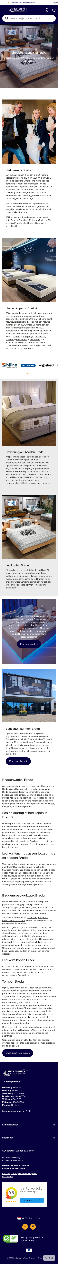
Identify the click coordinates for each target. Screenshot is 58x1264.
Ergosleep (23, 220)
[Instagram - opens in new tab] (33, 1227)
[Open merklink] (9, 365)
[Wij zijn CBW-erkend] (10, 1239)
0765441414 (7, 1176)
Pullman (43, 220)
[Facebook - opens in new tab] (25, 1227)
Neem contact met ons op (22, 933)
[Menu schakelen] (4, 10)
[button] (29, 18)
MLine (32, 220)
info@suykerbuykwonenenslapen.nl (19, 1173)
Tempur (14, 220)
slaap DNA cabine (16, 920)
